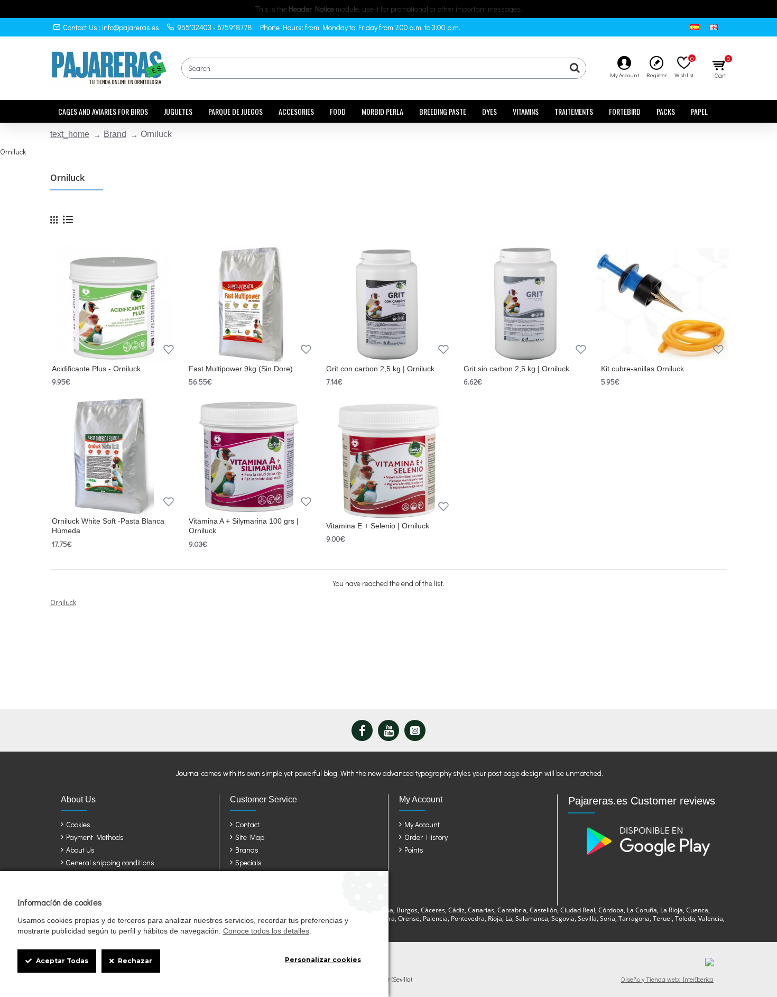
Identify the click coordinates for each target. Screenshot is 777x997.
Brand (115, 134)
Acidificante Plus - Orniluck (96, 368)
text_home (69, 134)
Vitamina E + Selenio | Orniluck (377, 526)
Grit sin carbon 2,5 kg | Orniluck (516, 368)
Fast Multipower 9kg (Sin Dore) (241, 368)
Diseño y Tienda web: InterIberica (667, 979)
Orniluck (63, 602)
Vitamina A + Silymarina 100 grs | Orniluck (244, 526)
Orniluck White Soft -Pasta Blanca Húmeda (108, 526)
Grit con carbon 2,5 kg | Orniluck (380, 368)
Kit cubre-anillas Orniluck (642, 368)
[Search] (575, 68)
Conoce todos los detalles (266, 931)
